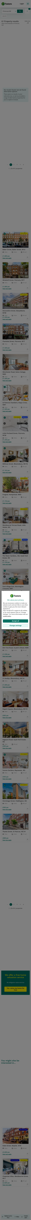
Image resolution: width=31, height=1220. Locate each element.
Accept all (15, 621)
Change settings (15, 625)
